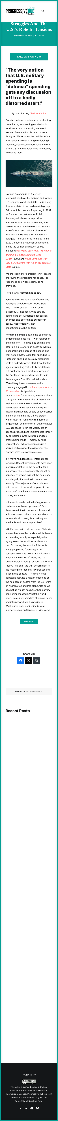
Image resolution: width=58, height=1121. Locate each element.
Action (40, 36)
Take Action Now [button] (29, 56)
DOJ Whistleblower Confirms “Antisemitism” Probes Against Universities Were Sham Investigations (27, 1021)
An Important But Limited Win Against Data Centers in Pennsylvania (27, 763)
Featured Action (20, 932)
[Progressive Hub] (21, 11)
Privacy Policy (29, 1075)
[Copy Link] (36, 660)
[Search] (41, 11)
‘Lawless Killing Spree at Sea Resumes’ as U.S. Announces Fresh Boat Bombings (26, 854)
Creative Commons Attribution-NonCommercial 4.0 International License (27, 1090)
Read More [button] (29, 621)
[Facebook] (20, 660)
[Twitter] (28, 660)
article (16, 395)
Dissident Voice (38, 113)
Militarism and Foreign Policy (29, 691)
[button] (29, 730)
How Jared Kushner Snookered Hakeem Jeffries (27, 938)
